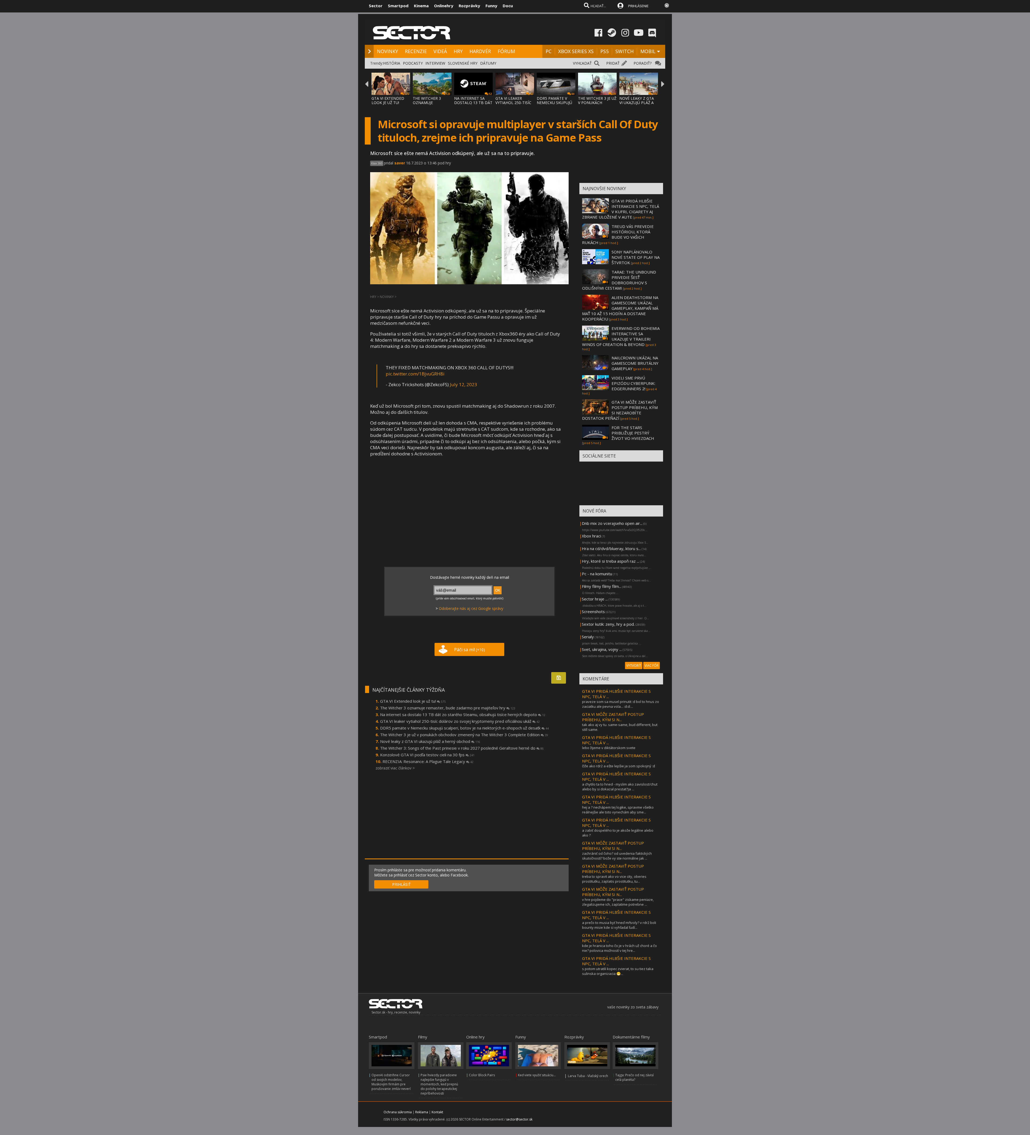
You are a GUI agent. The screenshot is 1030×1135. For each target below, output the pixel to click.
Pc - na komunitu (597, 573)
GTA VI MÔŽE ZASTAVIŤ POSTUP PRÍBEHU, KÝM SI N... (613, 717)
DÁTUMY (488, 63)
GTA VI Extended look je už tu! (413, 701)
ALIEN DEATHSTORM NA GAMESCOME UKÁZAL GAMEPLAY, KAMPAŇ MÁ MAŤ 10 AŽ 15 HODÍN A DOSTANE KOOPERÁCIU (620, 308)
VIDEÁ (440, 51)
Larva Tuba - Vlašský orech (588, 1076)
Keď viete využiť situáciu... (537, 1075)
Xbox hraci (591, 536)
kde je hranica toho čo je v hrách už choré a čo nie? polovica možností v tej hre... (619, 948)
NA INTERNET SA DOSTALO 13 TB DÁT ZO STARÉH (473, 102)
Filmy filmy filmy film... (601, 586)
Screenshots (593, 611)
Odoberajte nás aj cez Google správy (471, 608)
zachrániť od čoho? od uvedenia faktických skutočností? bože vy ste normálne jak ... (617, 856)
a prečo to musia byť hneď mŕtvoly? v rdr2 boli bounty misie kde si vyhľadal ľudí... (619, 925)
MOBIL (648, 51)
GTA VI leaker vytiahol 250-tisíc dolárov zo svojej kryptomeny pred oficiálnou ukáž (460, 721)
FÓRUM (506, 51)
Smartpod (398, 5)
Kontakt (437, 1112)
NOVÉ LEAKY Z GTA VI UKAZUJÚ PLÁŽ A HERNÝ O (636, 102)
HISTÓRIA (391, 63)
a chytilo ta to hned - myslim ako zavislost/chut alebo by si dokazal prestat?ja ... (619, 786)
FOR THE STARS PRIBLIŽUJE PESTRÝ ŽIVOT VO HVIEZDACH (633, 433)
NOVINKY (387, 51)
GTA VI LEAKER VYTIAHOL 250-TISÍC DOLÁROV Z (513, 102)
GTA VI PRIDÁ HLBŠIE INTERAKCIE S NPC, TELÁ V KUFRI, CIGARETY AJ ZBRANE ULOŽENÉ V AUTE (620, 209)
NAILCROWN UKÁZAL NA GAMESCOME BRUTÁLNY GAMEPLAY (635, 363)
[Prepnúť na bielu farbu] (666, 5)
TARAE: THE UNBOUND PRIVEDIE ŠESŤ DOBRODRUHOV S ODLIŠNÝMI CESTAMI (619, 280)
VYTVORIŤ (633, 665)
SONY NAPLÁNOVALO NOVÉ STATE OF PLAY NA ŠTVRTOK (636, 257)
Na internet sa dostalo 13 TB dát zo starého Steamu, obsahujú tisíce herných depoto (462, 714)
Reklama (421, 1112)
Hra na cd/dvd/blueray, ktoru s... (611, 548)
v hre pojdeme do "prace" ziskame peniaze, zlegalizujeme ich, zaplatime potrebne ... (618, 902)
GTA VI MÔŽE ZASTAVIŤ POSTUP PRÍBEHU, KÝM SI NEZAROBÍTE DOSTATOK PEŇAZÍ (620, 410)
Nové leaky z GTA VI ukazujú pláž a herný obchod (430, 741)
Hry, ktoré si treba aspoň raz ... (610, 561)
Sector (375, 5)
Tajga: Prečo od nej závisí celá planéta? (634, 1077)
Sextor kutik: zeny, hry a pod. (608, 624)
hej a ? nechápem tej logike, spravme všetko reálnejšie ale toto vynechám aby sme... (618, 810)
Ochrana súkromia (398, 1112)
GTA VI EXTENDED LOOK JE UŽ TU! (387, 100)
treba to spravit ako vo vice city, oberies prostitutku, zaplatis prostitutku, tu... (614, 879)
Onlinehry (443, 5)
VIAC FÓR (652, 665)
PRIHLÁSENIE (638, 5)
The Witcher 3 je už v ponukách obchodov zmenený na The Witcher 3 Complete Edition (464, 734)
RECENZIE (416, 51)
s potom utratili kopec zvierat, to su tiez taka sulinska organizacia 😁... (617, 971)
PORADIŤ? (643, 63)
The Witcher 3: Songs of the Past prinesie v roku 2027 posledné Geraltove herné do (462, 748)
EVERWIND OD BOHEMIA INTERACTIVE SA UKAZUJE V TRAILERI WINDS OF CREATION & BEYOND (621, 336)
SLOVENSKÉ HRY (462, 63)
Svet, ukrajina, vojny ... (602, 649)
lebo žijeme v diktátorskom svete (608, 747)
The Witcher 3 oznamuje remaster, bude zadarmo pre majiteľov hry (447, 707)
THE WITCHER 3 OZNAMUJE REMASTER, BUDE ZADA (429, 105)
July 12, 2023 (463, 384)
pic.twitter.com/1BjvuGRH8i (415, 374)
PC (548, 51)
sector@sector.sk (519, 1119)
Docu (508, 5)
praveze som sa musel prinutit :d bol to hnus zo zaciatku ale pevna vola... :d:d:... (620, 704)
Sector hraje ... (595, 599)
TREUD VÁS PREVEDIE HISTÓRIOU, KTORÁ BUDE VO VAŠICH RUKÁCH (618, 234)
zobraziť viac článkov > (395, 768)
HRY (458, 51)
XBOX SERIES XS (576, 51)
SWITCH (624, 51)
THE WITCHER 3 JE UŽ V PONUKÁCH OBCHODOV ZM (597, 102)
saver (399, 162)
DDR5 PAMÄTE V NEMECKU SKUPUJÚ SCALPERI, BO (554, 102)
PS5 (604, 51)
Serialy (588, 636)
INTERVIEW (435, 63)
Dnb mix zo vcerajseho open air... (612, 523)
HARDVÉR (480, 51)
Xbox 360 (376, 163)
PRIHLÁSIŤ (401, 884)
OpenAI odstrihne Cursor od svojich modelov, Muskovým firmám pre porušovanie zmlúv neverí (391, 1082)
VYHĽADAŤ (582, 63)
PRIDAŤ (613, 63)
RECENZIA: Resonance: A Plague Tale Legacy (427, 761)
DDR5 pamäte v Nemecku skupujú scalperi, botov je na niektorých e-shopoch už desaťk (464, 728)
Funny (491, 5)
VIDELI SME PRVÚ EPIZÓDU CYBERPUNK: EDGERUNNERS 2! (633, 383)
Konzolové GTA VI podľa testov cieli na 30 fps (427, 754)
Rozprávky (469, 5)
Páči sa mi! (469, 650)
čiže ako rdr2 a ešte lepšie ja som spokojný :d (618, 766)
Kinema (421, 5)
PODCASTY (413, 63)
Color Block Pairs (482, 1075)
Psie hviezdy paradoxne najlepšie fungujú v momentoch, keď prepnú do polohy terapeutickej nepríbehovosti (439, 1084)
